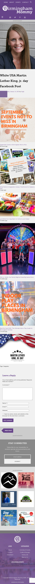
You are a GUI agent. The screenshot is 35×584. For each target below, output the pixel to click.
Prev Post (8, 430)
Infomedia (21, 582)
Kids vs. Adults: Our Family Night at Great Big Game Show (17, 277)
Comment (6, 385)
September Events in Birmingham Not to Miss (13, 144)
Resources (25, 557)
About (11, 2)
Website (4, 410)
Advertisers (10, 555)
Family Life (25, 555)
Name (4, 403)
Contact (25, 2)
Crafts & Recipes (25, 552)
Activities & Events (25, 550)
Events (18, 2)
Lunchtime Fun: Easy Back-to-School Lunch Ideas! (14, 219)
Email (4, 407)
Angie (22, 91)
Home (6, 2)
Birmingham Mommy (16, 577)
